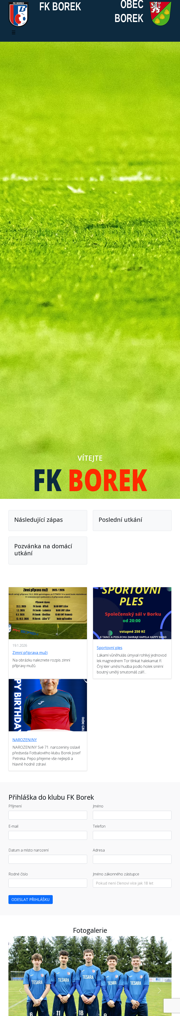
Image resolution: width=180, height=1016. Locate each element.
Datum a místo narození (28, 850)
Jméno (98, 806)
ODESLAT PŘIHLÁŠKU (30, 899)
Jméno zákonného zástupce (116, 874)
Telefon (99, 826)
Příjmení (15, 806)
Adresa (99, 850)
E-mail (13, 826)
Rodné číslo (18, 874)
